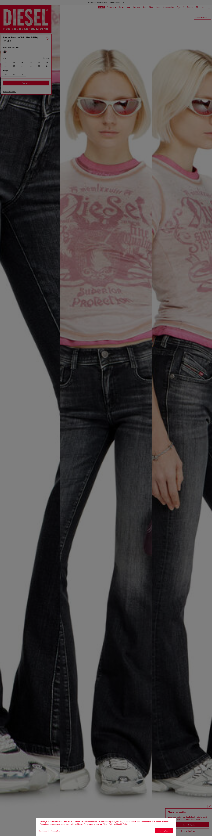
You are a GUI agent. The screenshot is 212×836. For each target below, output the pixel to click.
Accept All (164, 831)
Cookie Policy (122, 824)
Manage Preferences (85, 824)
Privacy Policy (108, 824)
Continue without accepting (49, 831)
